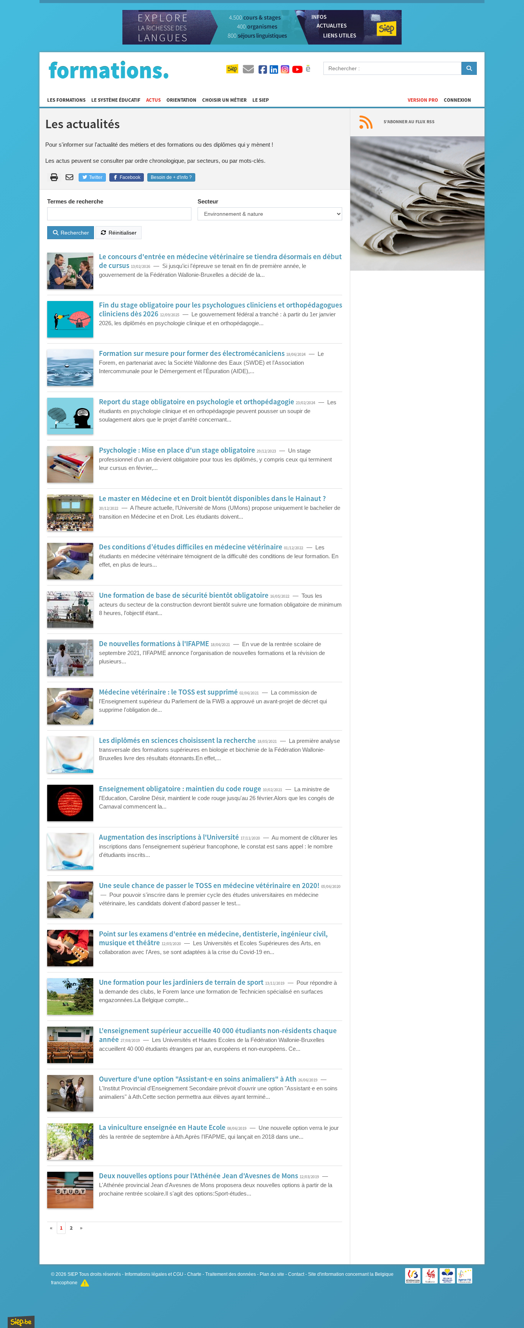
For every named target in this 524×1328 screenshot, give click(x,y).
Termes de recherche (75, 201)
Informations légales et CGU (154, 1274)
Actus (153, 100)
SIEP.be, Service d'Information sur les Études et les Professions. (21, 1322)
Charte (194, 1274)
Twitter (95, 177)
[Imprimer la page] (54, 177)
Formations (108, 69)
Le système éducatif (115, 100)
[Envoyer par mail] (71, 177)
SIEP (73, 1274)
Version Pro (423, 100)
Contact (296, 1274)
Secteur (208, 201)
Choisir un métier (224, 100)
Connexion (457, 100)
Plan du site (272, 1274)
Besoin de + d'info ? (171, 177)
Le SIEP (260, 100)
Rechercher (74, 233)
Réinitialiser (122, 233)
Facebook (129, 177)
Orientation (181, 100)
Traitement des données (230, 1274)
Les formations (66, 100)
